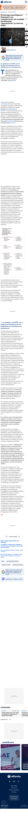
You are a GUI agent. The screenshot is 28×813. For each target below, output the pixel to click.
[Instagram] (14, 781)
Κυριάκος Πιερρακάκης (18, 564)
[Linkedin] (26, 33)
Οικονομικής (10, 121)
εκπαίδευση (8, 742)
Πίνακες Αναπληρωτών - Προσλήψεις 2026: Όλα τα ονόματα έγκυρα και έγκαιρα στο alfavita (11, 556)
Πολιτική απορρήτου (14, 790)
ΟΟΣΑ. (14, 80)
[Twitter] (26, 29)
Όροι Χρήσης (14, 785)
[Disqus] (14, 602)
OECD (10, 109)
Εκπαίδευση (4, 12)
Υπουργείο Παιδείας (5, 564)
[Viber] (26, 37)
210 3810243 (14, 798)
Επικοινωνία (14, 787)
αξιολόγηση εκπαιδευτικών (12, 561)
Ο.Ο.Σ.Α (13, 123)
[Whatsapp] (26, 42)
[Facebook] (26, 24)
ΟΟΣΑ (2, 561)
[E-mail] (26, 46)
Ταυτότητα (14, 792)
